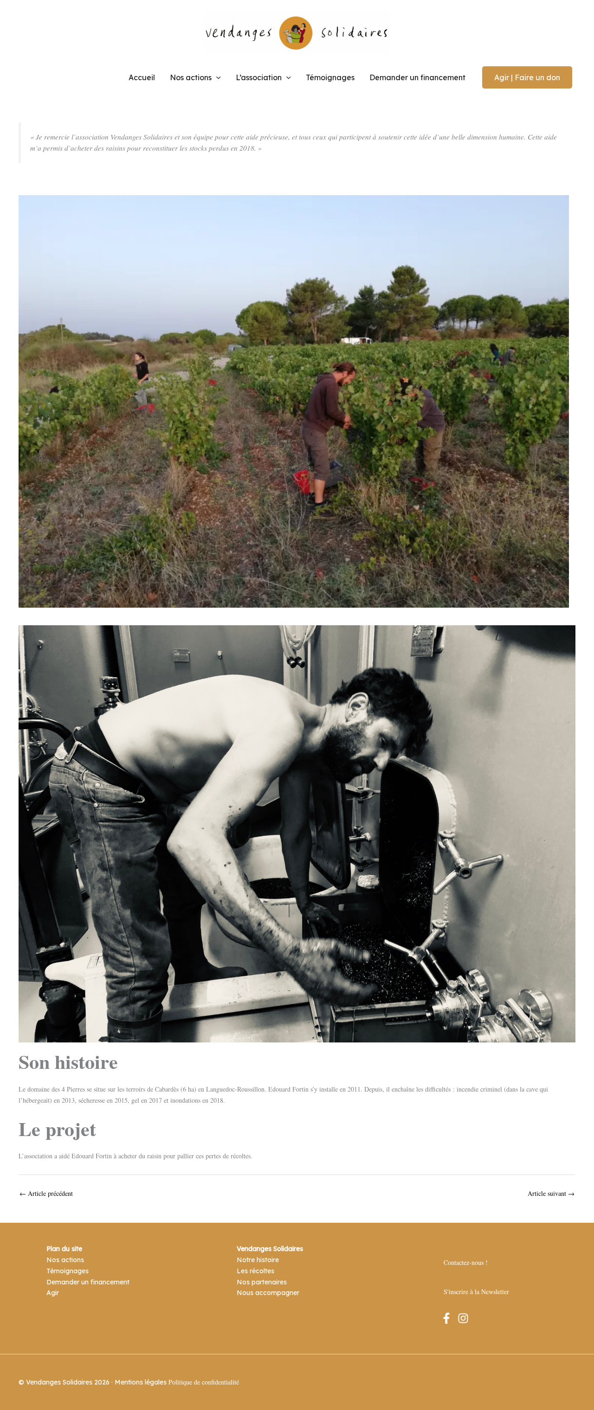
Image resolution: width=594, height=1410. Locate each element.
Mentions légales (141, 1382)
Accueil (142, 77)
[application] (216, 77)
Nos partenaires (262, 1282)
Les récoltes (255, 1271)
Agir (52, 1293)
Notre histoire (258, 1260)
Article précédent (46, 1193)
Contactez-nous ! (466, 1262)
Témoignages (330, 77)
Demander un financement (417, 77)
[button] (527, 77)
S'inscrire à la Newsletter (476, 1291)
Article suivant (551, 1193)
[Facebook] (446, 1318)
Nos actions (191, 77)
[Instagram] (463, 1318)
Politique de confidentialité (203, 1382)
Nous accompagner (268, 1293)
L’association (259, 77)
